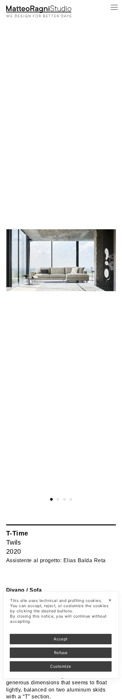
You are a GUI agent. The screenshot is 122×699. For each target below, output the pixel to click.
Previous (11, 12)
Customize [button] (60, 666)
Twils (13, 542)
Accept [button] (61, 638)
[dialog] (61, 635)
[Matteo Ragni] (38, 8)
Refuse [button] (61, 652)
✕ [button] (110, 600)
